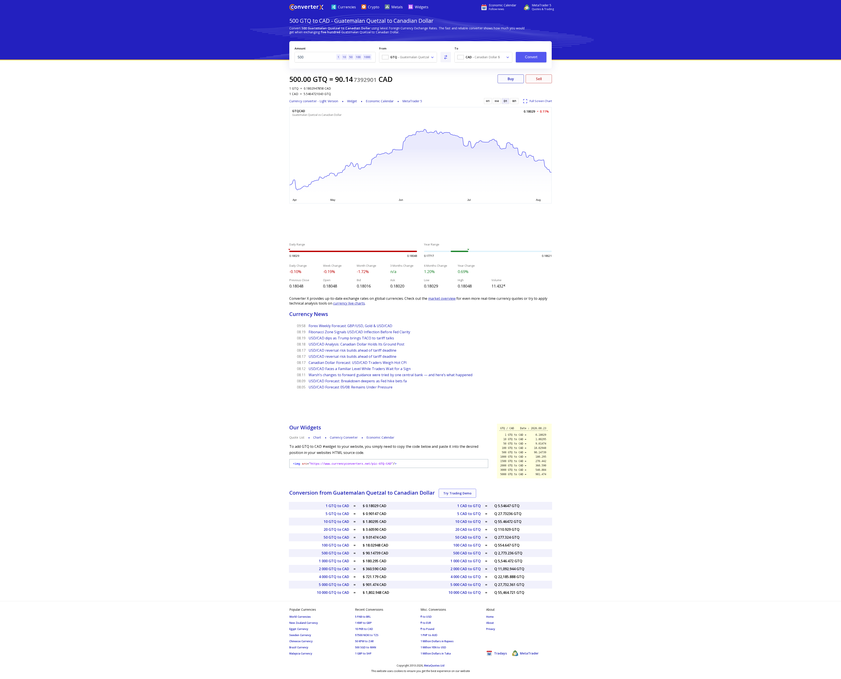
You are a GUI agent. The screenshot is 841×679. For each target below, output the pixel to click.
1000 (367, 57)
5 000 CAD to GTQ (466, 584)
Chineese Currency (301, 641)
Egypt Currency (298, 629)
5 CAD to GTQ (469, 513)
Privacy (490, 629)
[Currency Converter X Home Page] (306, 7)
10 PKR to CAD (364, 629)
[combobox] (408, 57)
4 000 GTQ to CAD (334, 576)
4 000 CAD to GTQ (466, 576)
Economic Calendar (380, 101)
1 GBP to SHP (363, 653)
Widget (352, 101)
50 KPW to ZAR (364, 641)
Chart (317, 437)
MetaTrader (529, 653)
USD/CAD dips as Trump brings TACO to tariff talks (351, 338)
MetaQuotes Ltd (434, 665)
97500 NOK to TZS (367, 635)
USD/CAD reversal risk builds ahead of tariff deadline (352, 350)
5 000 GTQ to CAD (334, 584)
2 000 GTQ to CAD (334, 568)
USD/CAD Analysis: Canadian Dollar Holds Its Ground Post (357, 344)
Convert (531, 57)
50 (350, 57)
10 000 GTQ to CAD (333, 592)
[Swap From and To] (445, 57)
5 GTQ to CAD (337, 513)
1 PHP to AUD (428, 635)
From (382, 48)
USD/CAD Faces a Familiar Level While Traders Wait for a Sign (360, 368)
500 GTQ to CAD (335, 553)
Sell (539, 78)
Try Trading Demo (457, 493)
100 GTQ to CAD (335, 545)
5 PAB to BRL (363, 617)
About (490, 623)
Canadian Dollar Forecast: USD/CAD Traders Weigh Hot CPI (358, 362)
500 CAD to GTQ (467, 553)
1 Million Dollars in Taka (435, 653)
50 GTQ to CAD (336, 537)
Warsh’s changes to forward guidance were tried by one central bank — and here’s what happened (390, 374)
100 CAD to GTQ (467, 545)
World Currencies (300, 617)
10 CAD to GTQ (468, 521)
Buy (511, 78)
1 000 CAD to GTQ (466, 561)
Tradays (500, 653)
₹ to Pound (427, 629)
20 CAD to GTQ (468, 529)
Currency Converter (344, 437)
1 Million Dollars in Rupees (437, 641)
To (456, 48)
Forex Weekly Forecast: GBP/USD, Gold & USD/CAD (350, 325)
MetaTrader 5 (412, 101)
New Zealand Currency (303, 623)
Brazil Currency (298, 647)
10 (344, 57)
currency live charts (349, 303)
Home (490, 617)
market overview (442, 298)
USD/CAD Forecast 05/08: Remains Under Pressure (351, 387)
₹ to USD (426, 617)
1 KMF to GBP (363, 623)
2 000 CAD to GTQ (466, 568)
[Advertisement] (256, 105)
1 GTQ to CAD (337, 505)
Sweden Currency (300, 635)
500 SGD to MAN (365, 647)
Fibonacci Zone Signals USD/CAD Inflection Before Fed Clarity (359, 332)
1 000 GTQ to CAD (334, 561)
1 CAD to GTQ (469, 505)
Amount (300, 48)
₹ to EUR (425, 623)
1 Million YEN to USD (433, 647)
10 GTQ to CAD (336, 521)
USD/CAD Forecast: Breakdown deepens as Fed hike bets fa (358, 381)
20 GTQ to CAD (336, 529)
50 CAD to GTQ (468, 537)
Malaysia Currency (300, 653)
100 (358, 57)
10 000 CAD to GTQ (465, 592)
